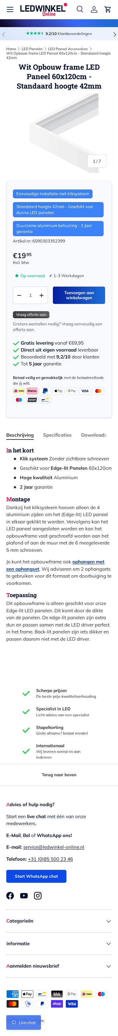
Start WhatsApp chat (36, 876)
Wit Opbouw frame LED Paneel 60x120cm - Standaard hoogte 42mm (58, 55)
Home (11, 49)
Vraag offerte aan (31, 314)
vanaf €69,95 (52, 343)
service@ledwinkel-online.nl (53, 847)
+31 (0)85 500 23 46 (50, 859)
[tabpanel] (59, 545)
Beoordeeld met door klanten (60, 357)
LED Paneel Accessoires (68, 49)
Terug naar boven (59, 774)
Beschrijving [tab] (20, 435)
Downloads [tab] (94, 435)
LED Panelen (32, 49)
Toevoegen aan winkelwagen (79, 295)
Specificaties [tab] (57, 435)
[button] (108, 9)
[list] (59, 133)
